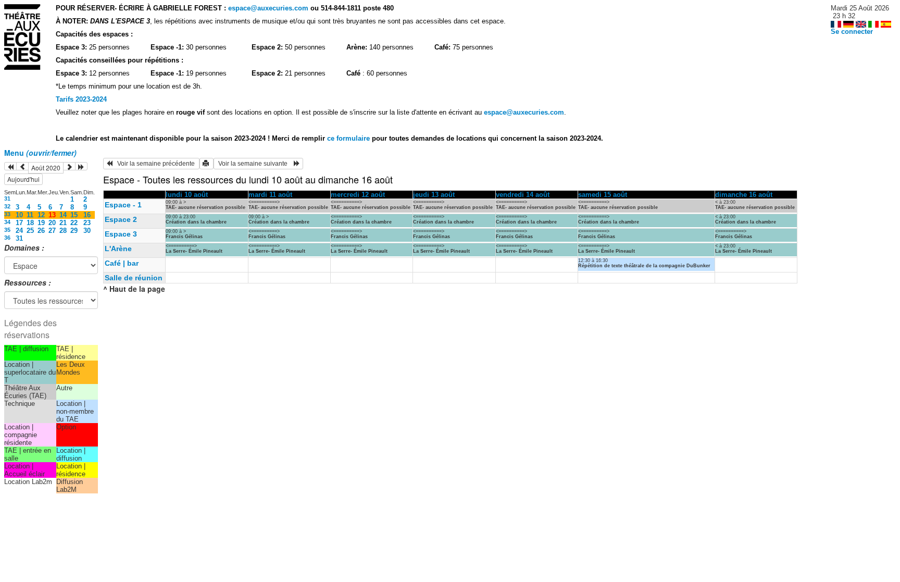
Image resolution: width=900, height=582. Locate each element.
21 (63, 223)
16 (87, 215)
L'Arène (118, 248)
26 (41, 230)
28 (63, 230)
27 (52, 230)
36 (7, 237)
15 (74, 215)
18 (30, 223)
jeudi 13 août (434, 195)
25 (30, 230)
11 (30, 215)
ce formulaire (349, 138)
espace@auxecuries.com (268, 8)
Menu (40, 152)
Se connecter (852, 31)
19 (41, 223)
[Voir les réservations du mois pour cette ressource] (22, 166)
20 (52, 223)
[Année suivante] (81, 166)
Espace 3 (121, 234)
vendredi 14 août (522, 195)
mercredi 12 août (358, 195)
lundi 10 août (187, 195)
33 (7, 214)
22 (74, 223)
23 (87, 223)
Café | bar (122, 263)
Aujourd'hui (23, 179)
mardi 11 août (270, 195)
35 (7, 230)
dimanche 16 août (743, 195)
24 (19, 230)
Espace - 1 (123, 205)
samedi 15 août (602, 195)
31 (7, 198)
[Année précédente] (10, 166)
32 (7, 206)
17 (19, 223)
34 (7, 222)
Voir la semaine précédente (154, 163)
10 (19, 215)
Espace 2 (121, 219)
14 (63, 215)
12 (41, 215)
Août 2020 (45, 167)
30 (87, 230)
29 (74, 230)
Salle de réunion (133, 278)
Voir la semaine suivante (255, 163)
